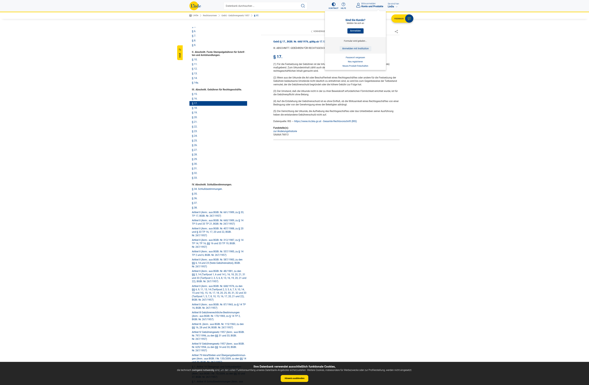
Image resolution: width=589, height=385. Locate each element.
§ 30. (194, 163)
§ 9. (194, 45)
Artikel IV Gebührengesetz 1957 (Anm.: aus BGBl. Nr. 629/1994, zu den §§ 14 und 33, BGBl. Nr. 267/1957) (218, 347)
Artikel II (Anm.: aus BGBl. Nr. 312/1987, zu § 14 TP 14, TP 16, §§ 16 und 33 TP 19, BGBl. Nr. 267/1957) (217, 243)
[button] (333, 5)
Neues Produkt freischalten (355, 66)
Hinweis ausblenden (294, 378)
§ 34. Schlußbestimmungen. (207, 189)
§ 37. (194, 202)
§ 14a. (195, 82)
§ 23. (194, 131)
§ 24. (194, 135)
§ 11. (194, 64)
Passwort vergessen (355, 57)
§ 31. (194, 168)
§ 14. (194, 78)
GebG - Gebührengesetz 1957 (235, 15)
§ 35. (194, 193)
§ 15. (194, 94)
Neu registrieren (355, 61)
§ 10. (194, 59)
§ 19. (194, 112)
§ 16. (194, 98)
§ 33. (194, 177)
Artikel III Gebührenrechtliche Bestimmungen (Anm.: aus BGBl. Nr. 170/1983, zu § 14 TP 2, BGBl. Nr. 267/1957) (216, 316)
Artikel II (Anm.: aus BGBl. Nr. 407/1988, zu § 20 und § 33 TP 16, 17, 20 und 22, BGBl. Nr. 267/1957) (217, 232)
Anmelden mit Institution (355, 48)
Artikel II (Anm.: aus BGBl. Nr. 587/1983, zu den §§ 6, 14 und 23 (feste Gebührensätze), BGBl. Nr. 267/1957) (217, 263)
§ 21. (194, 121)
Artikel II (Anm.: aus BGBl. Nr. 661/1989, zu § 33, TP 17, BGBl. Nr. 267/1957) (218, 214)
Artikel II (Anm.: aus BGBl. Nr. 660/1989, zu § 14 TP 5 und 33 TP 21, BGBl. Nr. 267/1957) (217, 222)
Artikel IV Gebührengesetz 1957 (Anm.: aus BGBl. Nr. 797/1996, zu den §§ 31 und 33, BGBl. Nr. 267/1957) (218, 335)
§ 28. (194, 154)
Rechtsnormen (210, 15)
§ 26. (194, 145)
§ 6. (194, 31)
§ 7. (194, 35)
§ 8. (194, 40)
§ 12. (194, 68)
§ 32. (194, 173)
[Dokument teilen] (396, 31)
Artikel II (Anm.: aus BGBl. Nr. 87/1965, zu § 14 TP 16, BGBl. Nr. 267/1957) (219, 306)
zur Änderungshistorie (285, 131)
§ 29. (194, 159)
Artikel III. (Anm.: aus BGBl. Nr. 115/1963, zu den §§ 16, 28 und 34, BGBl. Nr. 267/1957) (218, 326)
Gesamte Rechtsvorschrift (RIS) (340, 121)
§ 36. (194, 198)
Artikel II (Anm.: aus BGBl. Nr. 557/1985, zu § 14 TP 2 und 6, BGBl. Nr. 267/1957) (217, 253)
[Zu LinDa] (195, 5)
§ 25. (194, 140)
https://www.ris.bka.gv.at (307, 121)
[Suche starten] (302, 5)
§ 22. (194, 126)
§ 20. (194, 117)
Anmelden (355, 30)
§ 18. (194, 107)
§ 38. (194, 207)
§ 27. (194, 149)
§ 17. (256, 15)
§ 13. (194, 73)
